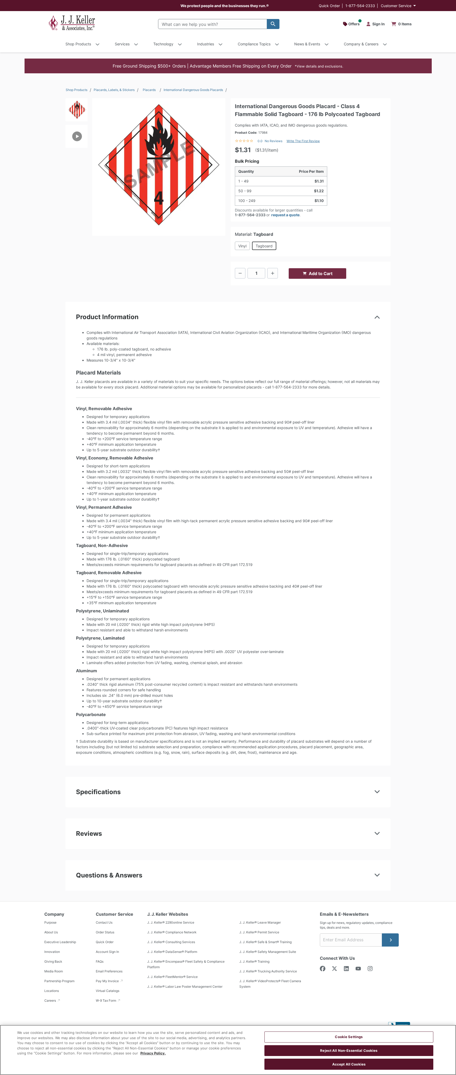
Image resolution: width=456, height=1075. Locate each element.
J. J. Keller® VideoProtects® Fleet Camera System (270, 983)
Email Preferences (109, 971)
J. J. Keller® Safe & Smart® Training (265, 942)
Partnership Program (59, 981)
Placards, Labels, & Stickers (114, 90)
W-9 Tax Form (106, 1000)
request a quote (285, 215)
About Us (51, 932)
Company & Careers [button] (361, 44)
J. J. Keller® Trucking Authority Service (268, 971)
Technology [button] (163, 44)
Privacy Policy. (153, 1053)
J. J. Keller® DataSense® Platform (172, 952)
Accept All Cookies (348, 1064)
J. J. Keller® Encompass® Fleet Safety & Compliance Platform (186, 964)
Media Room (53, 971)
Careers (50, 1000)
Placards (149, 90)
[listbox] (76, 164)
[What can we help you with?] (273, 24)
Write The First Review (303, 141)
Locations (51, 991)
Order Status (105, 932)
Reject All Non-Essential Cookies (348, 1050)
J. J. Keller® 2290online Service (170, 922)
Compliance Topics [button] (254, 44)
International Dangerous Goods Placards (193, 90)
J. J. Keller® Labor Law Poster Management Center (184, 986)
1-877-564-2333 (360, 5)
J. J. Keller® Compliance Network (172, 932)
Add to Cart (320, 273)
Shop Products (76, 90)
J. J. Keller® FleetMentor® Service (172, 977)
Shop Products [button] (78, 44)
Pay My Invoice (108, 981)
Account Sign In (107, 952)
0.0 (260, 141)
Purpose (50, 922)
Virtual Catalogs (107, 991)
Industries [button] (205, 44)
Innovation (52, 952)
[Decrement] (240, 273)
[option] (76, 111)
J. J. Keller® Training (254, 961)
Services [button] (122, 44)
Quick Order (329, 5)
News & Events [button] (307, 44)
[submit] (390, 940)
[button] (228, 66)
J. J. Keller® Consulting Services (171, 942)
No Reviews (273, 141)
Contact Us (104, 922)
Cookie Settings (349, 1037)
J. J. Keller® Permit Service (259, 932)
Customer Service (396, 5)
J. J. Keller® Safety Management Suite (267, 952)
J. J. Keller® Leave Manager (260, 922)
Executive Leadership (60, 942)
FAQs (99, 961)
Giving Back (53, 961)
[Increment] (272, 273)
